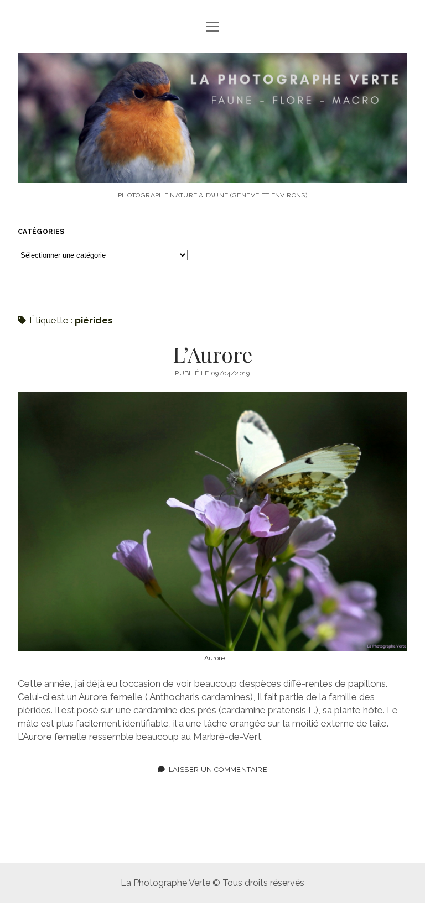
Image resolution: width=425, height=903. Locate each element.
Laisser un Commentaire (218, 769)
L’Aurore (212, 354)
